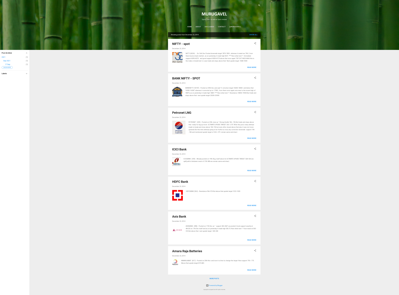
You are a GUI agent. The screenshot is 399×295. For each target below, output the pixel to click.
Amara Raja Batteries (187, 251)
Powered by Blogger (216, 285)
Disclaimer (209, 27)
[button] (255, 43)
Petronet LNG (181, 112)
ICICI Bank (179, 149)
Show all (253, 35)
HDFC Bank (180, 181)
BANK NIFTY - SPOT (186, 78)
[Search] (259, 5)
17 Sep (7, 64)
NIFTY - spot (181, 44)
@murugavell (235, 27)
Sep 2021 (6, 61)
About (198, 27)
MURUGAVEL (214, 14)
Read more (251, 67)
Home (189, 27)
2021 (3, 57)
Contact (222, 27)
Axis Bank (179, 216)
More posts (214, 278)
